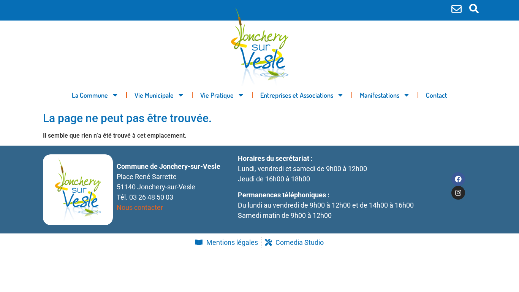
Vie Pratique (217, 95)
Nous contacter (140, 207)
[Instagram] (458, 193)
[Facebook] (458, 179)
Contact (436, 95)
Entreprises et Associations (296, 95)
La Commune (90, 95)
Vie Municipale (154, 95)
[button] (474, 8)
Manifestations (379, 95)
